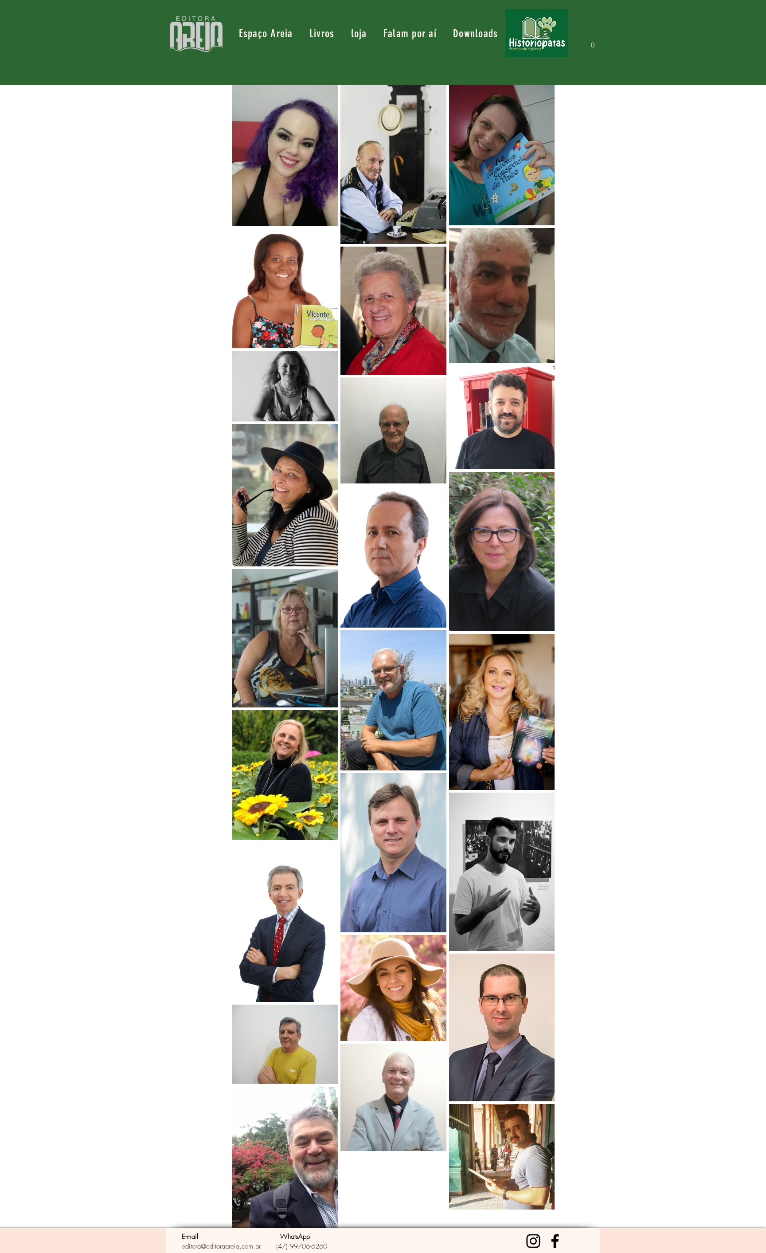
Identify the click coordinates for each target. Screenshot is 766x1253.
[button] (592, 42)
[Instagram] (533, 1241)
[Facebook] (555, 1241)
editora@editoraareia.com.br (221, 1246)
